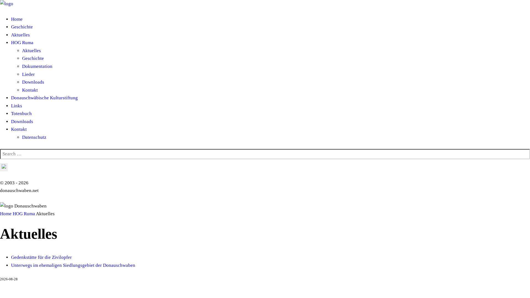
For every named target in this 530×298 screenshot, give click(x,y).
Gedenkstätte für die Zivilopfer (41, 257)
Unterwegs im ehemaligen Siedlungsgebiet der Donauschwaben (73, 265)
